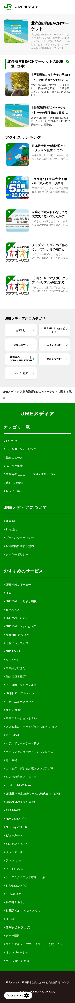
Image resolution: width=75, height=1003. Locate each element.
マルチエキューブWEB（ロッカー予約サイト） (35, 944)
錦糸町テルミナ (15, 902)
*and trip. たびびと (17, 634)
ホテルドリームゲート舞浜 (22, 743)
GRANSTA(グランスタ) (20, 802)
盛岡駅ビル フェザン (18, 927)
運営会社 (11, 521)
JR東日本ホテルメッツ (19, 693)
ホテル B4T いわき (17, 960)
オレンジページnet (17, 952)
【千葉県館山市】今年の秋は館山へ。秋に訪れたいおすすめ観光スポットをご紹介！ (50, 80)
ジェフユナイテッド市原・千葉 (25, 877)
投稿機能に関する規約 (19, 546)
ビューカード (14, 835)
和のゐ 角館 (13, 710)
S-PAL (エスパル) (16, 885)
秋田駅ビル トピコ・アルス (22, 910)
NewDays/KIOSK (16, 827)
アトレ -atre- (13, 860)
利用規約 (11, 529)
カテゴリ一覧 (17, 427)
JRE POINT (12, 651)
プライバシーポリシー (19, 537)
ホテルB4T (12, 735)
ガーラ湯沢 (12, 935)
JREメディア (11, 391)
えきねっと (12, 609)
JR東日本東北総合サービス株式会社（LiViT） (34, 793)
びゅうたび (12, 659)
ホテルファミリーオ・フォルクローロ (29, 751)
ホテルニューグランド (19, 701)
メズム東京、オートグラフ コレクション (31, 726)
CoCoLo (10, 919)
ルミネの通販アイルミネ (21, 776)
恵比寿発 (11, 760)
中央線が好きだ (15, 668)
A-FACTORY (13, 893)
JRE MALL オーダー (18, 584)
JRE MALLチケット (17, 618)
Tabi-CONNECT (15, 676)
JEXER (10, 592)
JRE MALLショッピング (20, 626)
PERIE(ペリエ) (14, 868)
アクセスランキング (23, 137)
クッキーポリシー (16, 554)
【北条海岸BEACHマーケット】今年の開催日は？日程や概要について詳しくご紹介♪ (50, 112)
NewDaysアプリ (15, 818)
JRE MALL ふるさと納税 (21, 601)
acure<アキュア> (16, 843)
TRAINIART (13, 810)
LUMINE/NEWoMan (18, 785)
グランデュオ (14, 852)
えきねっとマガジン (18, 643)
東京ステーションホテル (21, 718)
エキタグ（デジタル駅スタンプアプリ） (30, 768)
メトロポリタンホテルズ (21, 684)
